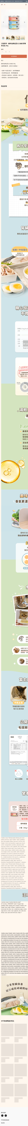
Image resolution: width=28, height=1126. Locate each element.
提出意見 (3, 1122)
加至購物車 (14, 56)
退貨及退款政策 (6, 1119)
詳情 (27, 1)
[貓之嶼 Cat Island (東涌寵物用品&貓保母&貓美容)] (4, 5)
